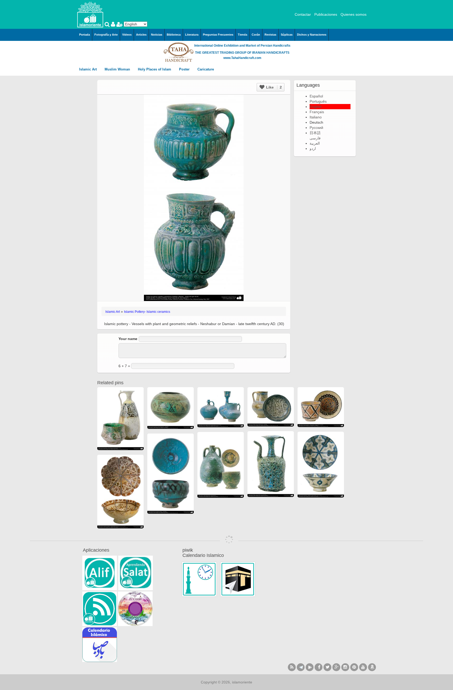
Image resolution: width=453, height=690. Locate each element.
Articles (141, 34)
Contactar (303, 14)
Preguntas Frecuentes (218, 34)
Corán (256, 34)
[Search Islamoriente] (108, 25)
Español (316, 96)
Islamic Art (88, 69)
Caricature (205, 69)
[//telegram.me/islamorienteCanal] (301, 667)
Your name (127, 339)
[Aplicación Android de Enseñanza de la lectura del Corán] (99, 573)
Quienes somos (353, 14)
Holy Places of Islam (155, 69)
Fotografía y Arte (106, 34)
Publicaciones (325, 14)
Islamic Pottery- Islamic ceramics (147, 312)
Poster (185, 69)
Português (318, 101)
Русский (316, 127)
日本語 (315, 133)
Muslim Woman (118, 69)
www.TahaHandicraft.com (242, 58)
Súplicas (287, 34)
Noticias (156, 34)
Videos (127, 34)
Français (317, 112)
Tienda (242, 34)
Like (273, 87)
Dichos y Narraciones (311, 34)
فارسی (315, 138)
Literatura (191, 34)
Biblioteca (174, 34)
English (316, 107)
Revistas (270, 34)
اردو (313, 148)
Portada (84, 34)
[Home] (90, 14)
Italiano (316, 117)
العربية (315, 143)
